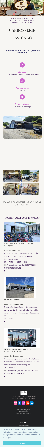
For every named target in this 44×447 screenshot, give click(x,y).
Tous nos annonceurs (23, 414)
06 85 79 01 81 (22, 262)
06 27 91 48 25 (22, 91)
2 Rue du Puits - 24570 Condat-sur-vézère (22, 75)
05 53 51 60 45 (9, 319)
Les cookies (23, 412)
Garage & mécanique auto (13, 304)
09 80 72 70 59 (9, 262)
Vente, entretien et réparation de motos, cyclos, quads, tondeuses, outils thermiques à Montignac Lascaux (21, 256)
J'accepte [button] (22, 443)
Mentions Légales (23, 410)
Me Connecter (24, 426)
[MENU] (30, 13)
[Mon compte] (20, 14)
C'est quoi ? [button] (7, 437)
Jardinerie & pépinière (12, 250)
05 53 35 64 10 (9, 367)
